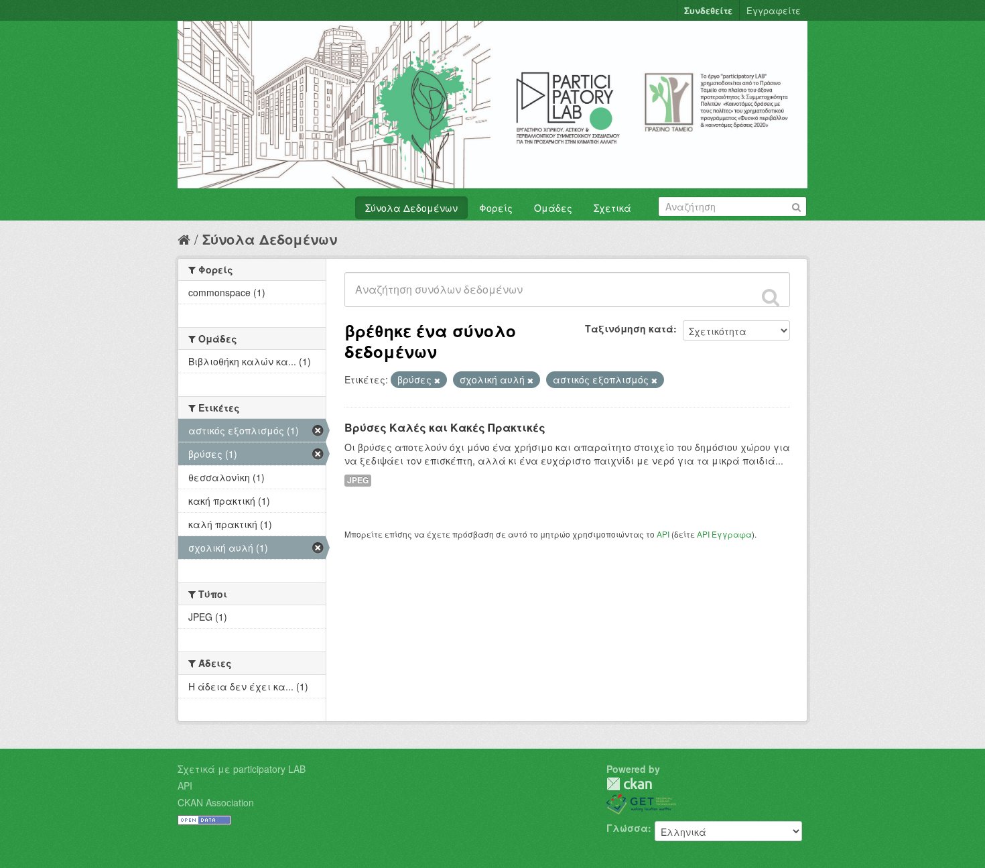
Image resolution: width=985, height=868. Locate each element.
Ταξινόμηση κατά (629, 328)
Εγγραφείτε (773, 10)
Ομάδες (553, 207)
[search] (770, 297)
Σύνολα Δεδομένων (411, 207)
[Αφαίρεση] (437, 380)
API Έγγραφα (724, 534)
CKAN (629, 784)
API (663, 534)
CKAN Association (216, 802)
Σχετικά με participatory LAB (242, 769)
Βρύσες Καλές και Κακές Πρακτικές (444, 427)
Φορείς (496, 207)
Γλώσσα (627, 827)
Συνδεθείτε (708, 10)
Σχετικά (612, 207)
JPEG (358, 480)
